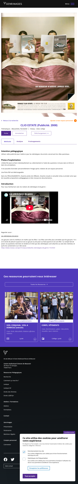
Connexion (7, 444)
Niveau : (33, 129)
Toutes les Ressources (38, 284)
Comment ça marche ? (11, 380)
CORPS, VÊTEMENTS (50, 325)
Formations (7, 410)
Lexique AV (7, 388)
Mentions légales (9, 434)
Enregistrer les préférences (38, 468)
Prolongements (34, 141)
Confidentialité (69, 432)
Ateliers (6, 406)
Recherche (7, 377)
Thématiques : (6, 129)
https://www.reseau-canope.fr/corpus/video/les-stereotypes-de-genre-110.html (28, 248)
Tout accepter (30, 476)
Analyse (20, 141)
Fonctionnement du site (36, 451)
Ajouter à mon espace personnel (61, 121)
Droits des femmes (10, 392)
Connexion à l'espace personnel (35, 339)
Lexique (6, 384)
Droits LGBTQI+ (9, 396)
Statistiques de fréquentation (38, 458)
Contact (6, 416)
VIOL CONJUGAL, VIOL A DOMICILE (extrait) (17, 326)
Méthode (9, 142)
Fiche (7, 133)
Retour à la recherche (10, 121)
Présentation (8, 427)
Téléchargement (40, 133)
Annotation (19, 133)
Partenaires (7, 430)
